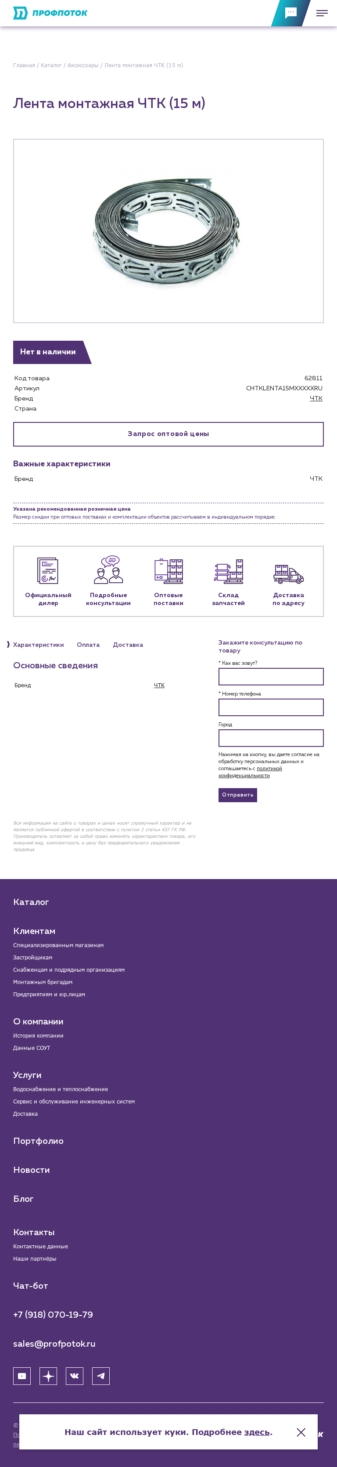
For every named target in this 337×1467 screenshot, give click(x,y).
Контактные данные (40, 1246)
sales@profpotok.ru (54, 1344)
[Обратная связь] (291, 13)
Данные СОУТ (31, 1048)
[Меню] (319, 13)
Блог (23, 1199)
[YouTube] (22, 1376)
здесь (257, 1432)
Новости (31, 1170)
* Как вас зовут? (238, 663)
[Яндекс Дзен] (48, 1376)
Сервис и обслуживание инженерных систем (74, 1101)
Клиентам (34, 931)
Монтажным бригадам (42, 982)
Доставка (25, 1113)
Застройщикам (32, 957)
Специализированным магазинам (58, 945)
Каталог (31, 902)
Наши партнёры (35, 1258)
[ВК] (74, 1376)
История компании (38, 1035)
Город (225, 725)
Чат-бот (30, 1286)
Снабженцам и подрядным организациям (69, 969)
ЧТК (316, 399)
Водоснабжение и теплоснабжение (60, 1089)
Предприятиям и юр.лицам (49, 994)
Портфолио (38, 1141)
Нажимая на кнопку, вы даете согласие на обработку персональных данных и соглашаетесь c (269, 765)
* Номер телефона (240, 694)
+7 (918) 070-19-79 (53, 1315)
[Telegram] (101, 1376)
